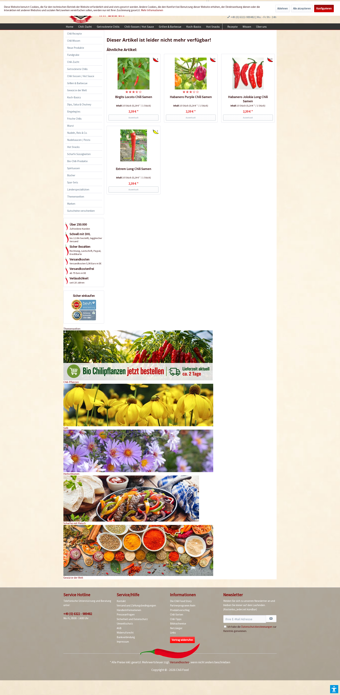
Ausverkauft (133, 117)
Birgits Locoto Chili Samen (133, 97)
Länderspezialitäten (78, 189)
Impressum (123, 641)
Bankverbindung (126, 637)
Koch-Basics (74, 97)
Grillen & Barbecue (77, 83)
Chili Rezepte (74, 33)
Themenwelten (75, 196)
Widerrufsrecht (125, 632)
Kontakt (121, 601)
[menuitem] (69, 26)
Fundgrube (73, 55)
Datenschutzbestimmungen (256, 626)
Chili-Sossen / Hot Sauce (80, 76)
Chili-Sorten (176, 614)
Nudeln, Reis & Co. (77, 132)
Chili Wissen (73, 40)
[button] (334, 689)
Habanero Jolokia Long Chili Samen (248, 99)
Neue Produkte (75, 47)
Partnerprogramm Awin (182, 605)
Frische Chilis (74, 118)
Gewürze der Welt (77, 90)
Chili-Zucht (73, 62)
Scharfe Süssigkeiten (79, 154)
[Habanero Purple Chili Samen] (191, 73)
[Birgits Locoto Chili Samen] (133, 73)
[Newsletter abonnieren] (271, 618)
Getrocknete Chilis (77, 69)
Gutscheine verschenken (81, 210)
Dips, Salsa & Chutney (79, 104)
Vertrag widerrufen (182, 639)
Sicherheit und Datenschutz (132, 619)
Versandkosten (179, 662)
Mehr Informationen (152, 10)
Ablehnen (282, 8)
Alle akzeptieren (302, 8)
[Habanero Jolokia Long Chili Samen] (248, 73)
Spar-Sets (72, 182)
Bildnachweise (178, 623)
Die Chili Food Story (181, 601)
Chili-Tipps (176, 619)
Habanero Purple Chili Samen (191, 97)
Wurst (70, 125)
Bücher (71, 175)
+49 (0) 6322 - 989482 (77, 614)
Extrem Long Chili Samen (133, 169)
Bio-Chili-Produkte (77, 161)
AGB (119, 628)
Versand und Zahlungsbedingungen (136, 605)
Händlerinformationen (129, 610)
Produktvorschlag (180, 610)
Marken (71, 203)
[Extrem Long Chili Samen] (133, 145)
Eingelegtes (73, 111)
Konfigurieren (324, 8)
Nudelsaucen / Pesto (78, 140)
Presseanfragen (126, 614)
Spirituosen (73, 168)
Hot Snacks (73, 147)
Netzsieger (176, 628)
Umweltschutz (125, 623)
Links (173, 632)
